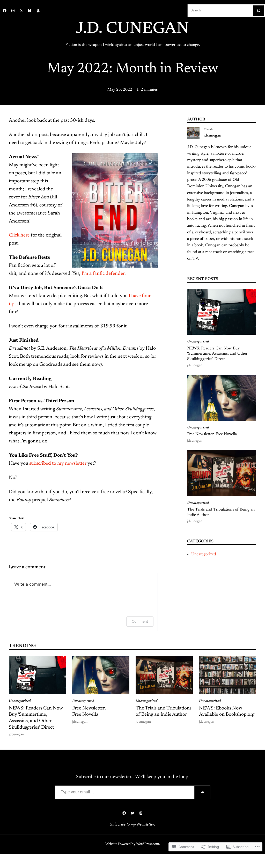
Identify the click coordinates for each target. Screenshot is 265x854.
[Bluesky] (29, 11)
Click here (19, 235)
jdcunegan (212, 135)
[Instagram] (13, 11)
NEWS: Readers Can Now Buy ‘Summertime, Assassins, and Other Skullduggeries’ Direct (217, 353)
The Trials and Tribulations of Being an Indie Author (221, 512)
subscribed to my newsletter (57, 463)
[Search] (258, 10)
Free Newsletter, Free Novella (212, 434)
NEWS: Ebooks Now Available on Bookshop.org (226, 711)
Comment (140, 621)
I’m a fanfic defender (103, 273)
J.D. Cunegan (132, 29)
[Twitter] (132, 813)
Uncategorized (198, 341)
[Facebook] (5, 11)
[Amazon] (38, 11)
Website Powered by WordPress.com (132, 844)
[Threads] (21, 11)
